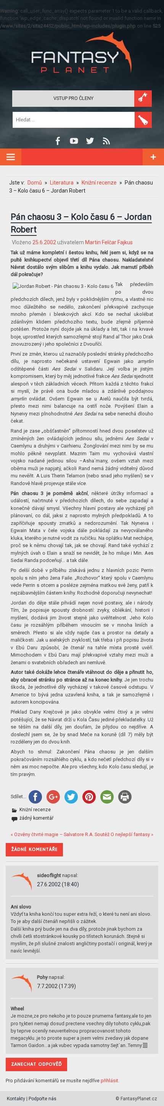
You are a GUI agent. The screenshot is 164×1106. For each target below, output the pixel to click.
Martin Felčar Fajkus (109, 242)
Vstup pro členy (73, 98)
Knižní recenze (35, 809)
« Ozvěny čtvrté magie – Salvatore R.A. (52, 834)
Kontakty (16, 1098)
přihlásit (109, 1080)
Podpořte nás (42, 1098)
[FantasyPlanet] (82, 79)
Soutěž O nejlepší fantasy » (124, 834)
